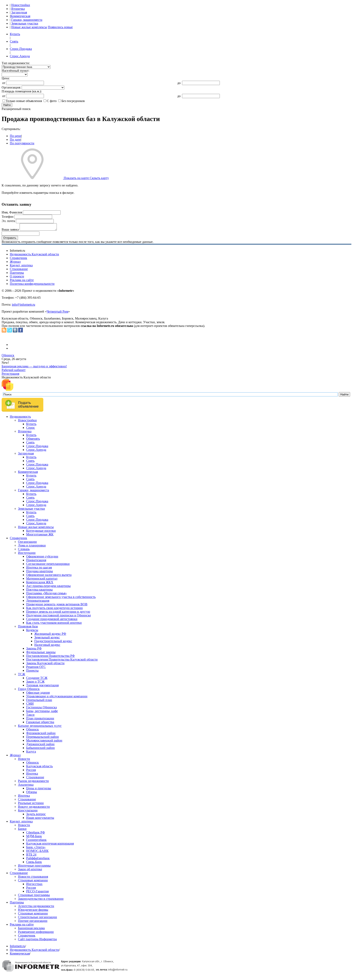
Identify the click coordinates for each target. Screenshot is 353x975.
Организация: (11, 87)
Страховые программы (34, 895)
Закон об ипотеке (30, 869)
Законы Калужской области (45, 663)
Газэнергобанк (36, 839)
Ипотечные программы (34, 865)
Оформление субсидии (42, 556)
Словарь (24, 549)
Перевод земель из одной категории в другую (58, 611)
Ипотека (32, 773)
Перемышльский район (42, 736)
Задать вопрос (36, 814)
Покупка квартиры (39, 589)
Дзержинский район (40, 744)
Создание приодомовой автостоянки (51, 619)
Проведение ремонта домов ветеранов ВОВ (56, 604)
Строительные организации (37, 917)
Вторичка (18, 8)
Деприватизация (37, 600)
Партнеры (17, 272)
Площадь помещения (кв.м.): (22, 91)
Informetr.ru (17, 946)
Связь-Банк (34, 862)
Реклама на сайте (22, 280)
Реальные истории (31, 803)
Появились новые (60, 27)
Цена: (6, 78)
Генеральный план (39, 700)
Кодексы (32, 630)
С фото (52, 101)
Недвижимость (20, 416)
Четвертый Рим (57, 311)
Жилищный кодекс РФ (50, 633)
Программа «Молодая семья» (46, 593)
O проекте (17, 276)
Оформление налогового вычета (48, 575)
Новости (24, 759)
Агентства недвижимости (36, 906)
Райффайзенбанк (38, 858)
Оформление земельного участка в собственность (61, 597)
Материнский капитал (41, 578)
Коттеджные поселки (41, 530)
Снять (14, 41)
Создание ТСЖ (36, 678)
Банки (22, 828)
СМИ (30, 703)
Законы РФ (34, 648)
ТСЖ (21, 674)
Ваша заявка (10, 229)
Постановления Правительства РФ (50, 655)
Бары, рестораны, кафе (42, 711)
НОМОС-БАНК (37, 851)
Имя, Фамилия (12, 212)
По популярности (22, 143)
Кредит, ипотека (21, 265)
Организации (27, 541)
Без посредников (73, 101)
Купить (15, 34)
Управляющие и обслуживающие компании (56, 696)
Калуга (31, 751)
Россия (31, 770)
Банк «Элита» (36, 847)
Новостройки (20, 5)
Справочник (18, 258)
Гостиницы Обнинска (41, 707)
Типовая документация (42, 685)
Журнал (15, 261)
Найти (7, 105)
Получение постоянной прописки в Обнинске (58, 615)
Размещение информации (36, 931)
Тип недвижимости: (16, 63)
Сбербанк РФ (35, 832)
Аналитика (26, 784)
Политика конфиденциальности (32, 283)
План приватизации (40, 718)
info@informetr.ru (23, 304)
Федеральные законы (41, 652)
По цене (15, 136)
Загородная (19, 12)
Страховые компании (33, 880)
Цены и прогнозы (38, 788)
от (3, 83)
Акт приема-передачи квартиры (48, 586)
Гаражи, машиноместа (26, 19)
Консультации (28, 810)
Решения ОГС (36, 667)
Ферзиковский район (41, 733)
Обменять (33, 438)
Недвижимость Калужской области (34, 254)
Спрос (30, 427)
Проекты (32, 670)
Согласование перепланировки (48, 563)
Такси (30, 714)
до (179, 83)
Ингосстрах (34, 884)
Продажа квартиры (39, 571)
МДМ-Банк (34, 836)
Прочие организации (32, 920)
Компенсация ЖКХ (39, 582)
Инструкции (27, 552)
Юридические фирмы (33, 909)
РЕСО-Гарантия (37, 891)
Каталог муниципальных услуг (40, 725)
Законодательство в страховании (41, 898)
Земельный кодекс (47, 637)
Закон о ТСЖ (35, 681)
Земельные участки (24, 23)
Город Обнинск (29, 689)
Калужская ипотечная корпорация (50, 843)
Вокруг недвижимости (34, 806)
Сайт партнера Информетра (37, 939)
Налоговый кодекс (47, 644)
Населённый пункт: (15, 70)
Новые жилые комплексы (29, 27)
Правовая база (28, 626)
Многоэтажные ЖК (40, 534)
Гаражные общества (40, 722)
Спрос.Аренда (20, 56)
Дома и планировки (32, 545)
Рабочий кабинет (14, 370)
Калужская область (39, 766)
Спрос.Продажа (21, 48)
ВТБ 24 (31, 854)
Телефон (7, 216)
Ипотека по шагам (39, 567)
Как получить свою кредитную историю (54, 608)
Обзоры (31, 792)
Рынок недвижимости (33, 781)
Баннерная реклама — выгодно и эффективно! (34, 366)
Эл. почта (8, 221)
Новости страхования (33, 876)
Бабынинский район (40, 747)
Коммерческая (20, 16)
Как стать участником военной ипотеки (54, 622)
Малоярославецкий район (44, 740)
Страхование (19, 269)
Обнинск (8, 355)
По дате (15, 139)
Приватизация (36, 560)
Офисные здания (38, 692)
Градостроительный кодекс (53, 641)
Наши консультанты (40, 817)
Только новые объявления (24, 101)
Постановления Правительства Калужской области (62, 659)
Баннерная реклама (31, 928)
